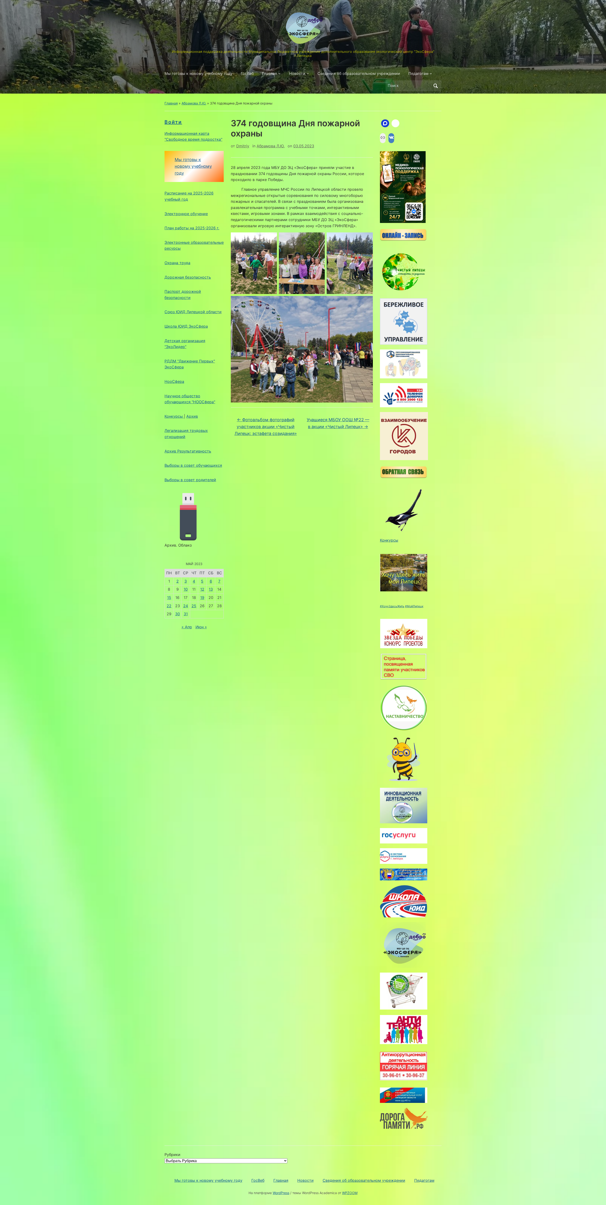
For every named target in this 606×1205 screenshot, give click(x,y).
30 (177, 614)
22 (169, 605)
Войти (173, 122)
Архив (192, 416)
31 (186, 614)
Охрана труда (177, 262)
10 (186, 589)
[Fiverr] (395, 123)
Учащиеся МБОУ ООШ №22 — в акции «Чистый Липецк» (338, 423)
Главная (269, 73)
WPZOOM (349, 1193)
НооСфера (174, 381)
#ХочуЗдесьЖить (392, 606)
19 (202, 597)
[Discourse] (385, 123)
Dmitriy (242, 146)
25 (194, 605)
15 (169, 597)
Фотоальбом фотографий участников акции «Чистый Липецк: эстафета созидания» (266, 426)
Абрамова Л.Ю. (194, 103)
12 (202, 589)
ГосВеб (247, 73)
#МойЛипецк (414, 606)
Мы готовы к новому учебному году (198, 73)
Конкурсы (174, 416)
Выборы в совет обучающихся (193, 465)
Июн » (201, 627)
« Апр (187, 627)
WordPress (281, 1193)
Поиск (435, 86)
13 (211, 589)
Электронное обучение (186, 213)
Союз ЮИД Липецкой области (193, 311)
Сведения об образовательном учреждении (358, 73)
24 (185, 605)
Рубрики (172, 1154)
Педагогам (418, 73)
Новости (297, 73)
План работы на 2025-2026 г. (192, 228)
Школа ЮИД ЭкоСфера (186, 326)
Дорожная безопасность (188, 277)
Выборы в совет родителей (190, 479)
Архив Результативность (188, 451)
